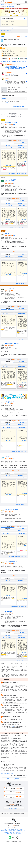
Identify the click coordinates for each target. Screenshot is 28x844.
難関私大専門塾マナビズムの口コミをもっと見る (17, 390)
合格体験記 (14, 61)
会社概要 (18, 830)
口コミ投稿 (23, 830)
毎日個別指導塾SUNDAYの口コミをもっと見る (17, 556)
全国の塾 (9, 4)
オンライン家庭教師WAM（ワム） (13, 181)
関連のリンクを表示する (13, 779)
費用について (7, 145)
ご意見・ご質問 (12, 830)
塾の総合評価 (7, 143)
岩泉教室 (4, 98)
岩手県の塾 (13, 4)
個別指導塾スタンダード (12, 122)
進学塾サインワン (10, 402)
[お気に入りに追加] (25, 98)
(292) (14, 403)
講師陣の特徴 (20, 145)
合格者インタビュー (6, 61)
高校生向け (10, 28)
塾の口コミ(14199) (22, 61)
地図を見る (8, 102)
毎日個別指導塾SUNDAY (12, 509)
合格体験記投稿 (5, 832)
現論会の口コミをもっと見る (21, 504)
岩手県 (6, 6)
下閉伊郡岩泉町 (11, 6)
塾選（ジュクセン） (4, 4)
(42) (13, 345)
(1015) (14, 124)
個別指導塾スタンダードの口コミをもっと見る (17, 173)
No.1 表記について (17, 833)
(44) (13, 290)
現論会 (7, 456)
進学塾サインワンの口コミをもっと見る (18, 451)
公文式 (3, 36)
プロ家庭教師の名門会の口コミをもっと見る (18, 606)
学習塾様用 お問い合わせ (14, 808)
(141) (14, 563)
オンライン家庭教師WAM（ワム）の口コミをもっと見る (15, 227)
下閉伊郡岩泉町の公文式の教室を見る (19, 106)
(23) (13, 183)
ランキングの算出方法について (8, 30)
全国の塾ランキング (20, 832)
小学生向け (24, 28)
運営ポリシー (12, 832)
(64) (13, 511)
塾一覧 (5, 829)
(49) (13, 458)
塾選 (13, 726)
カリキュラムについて (7, 147)
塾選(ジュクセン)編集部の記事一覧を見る (18, 775)
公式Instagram (7, 773)
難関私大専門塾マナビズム (12, 344)
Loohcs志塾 (8, 611)
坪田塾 (7, 234)
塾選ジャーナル (10, 833)
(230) (14, 235)
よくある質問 (15, 829)
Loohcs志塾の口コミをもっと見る (20, 660)
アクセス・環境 (21, 142)
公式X (12, 773)
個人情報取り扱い (4, 830)
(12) (13, 613)
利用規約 (21, 829)
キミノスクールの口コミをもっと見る (19, 339)
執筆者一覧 (10, 829)
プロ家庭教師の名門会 (11, 561)
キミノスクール (9, 288)
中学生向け (17, 28)
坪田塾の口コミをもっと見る (21, 283)
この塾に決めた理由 (21, 147)
